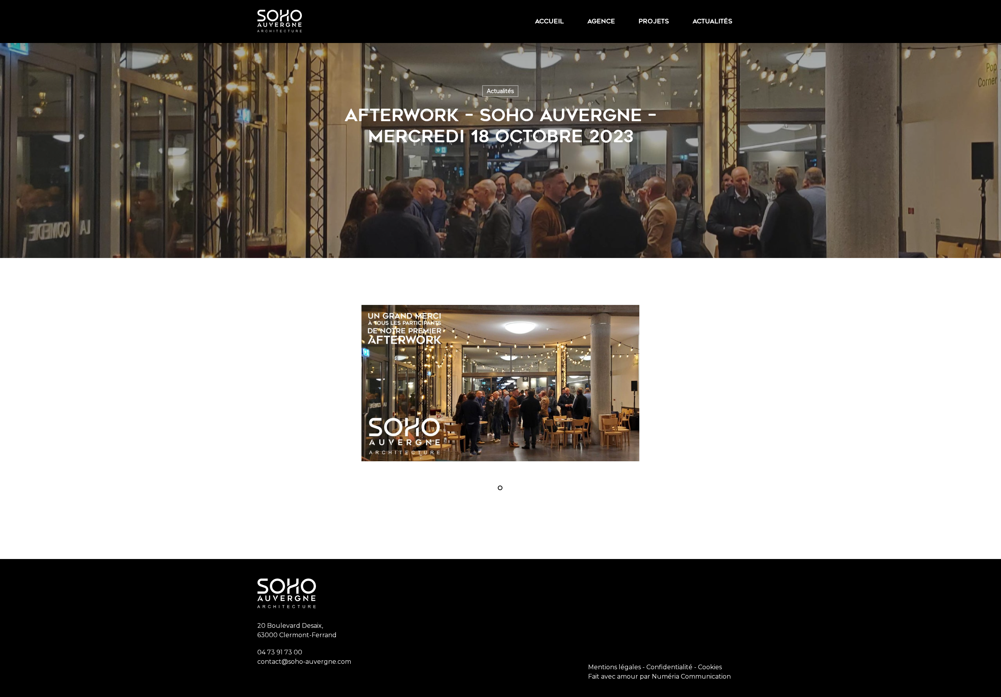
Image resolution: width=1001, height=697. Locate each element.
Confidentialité (669, 667)
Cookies (710, 667)
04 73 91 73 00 (279, 652)
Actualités (500, 91)
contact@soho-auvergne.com (304, 661)
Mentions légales (614, 667)
